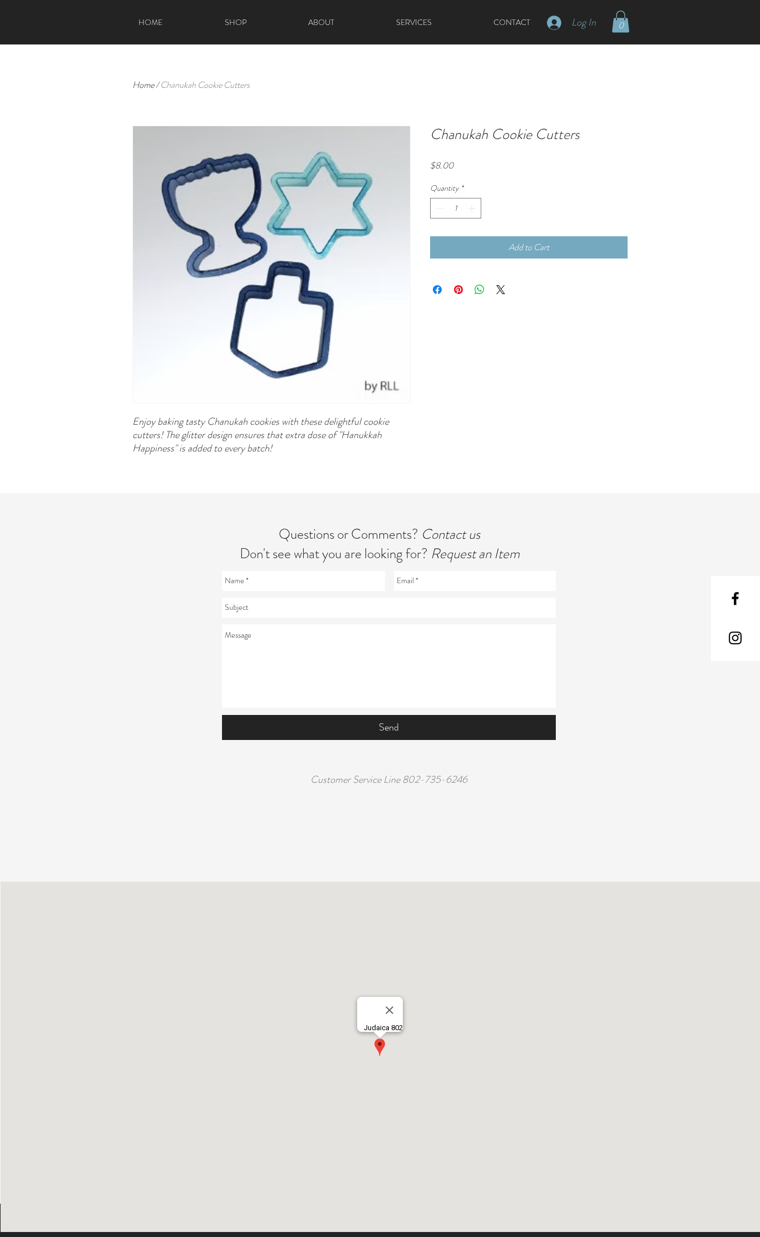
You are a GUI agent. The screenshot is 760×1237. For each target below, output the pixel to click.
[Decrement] (439, 208)
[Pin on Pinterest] (458, 289)
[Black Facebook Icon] (735, 598)
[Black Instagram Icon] (735, 638)
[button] (620, 21)
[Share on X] (500, 289)
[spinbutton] (456, 208)
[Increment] (473, 208)
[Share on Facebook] (437, 289)
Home (143, 84)
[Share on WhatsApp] (479, 289)
